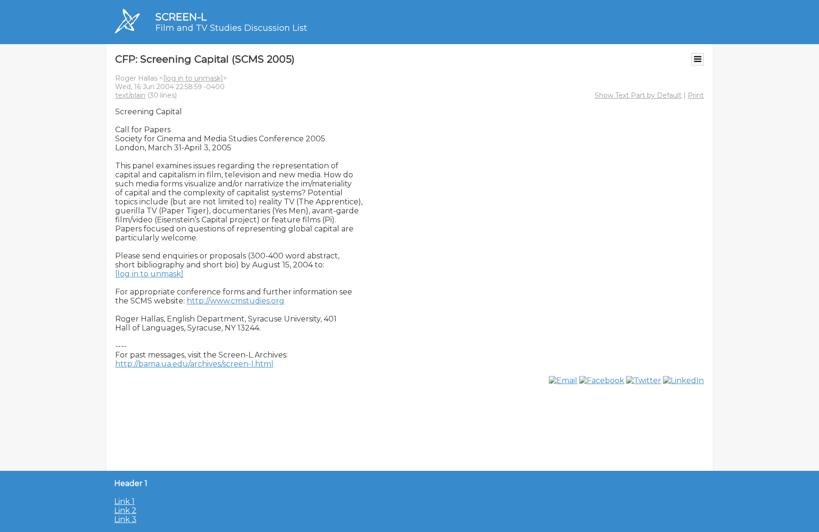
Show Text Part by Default (638, 95)
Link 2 (125, 510)
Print (696, 95)
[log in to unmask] (193, 78)
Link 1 (124, 501)
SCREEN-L (181, 17)
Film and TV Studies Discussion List (231, 28)
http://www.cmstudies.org (235, 300)
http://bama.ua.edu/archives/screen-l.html (194, 363)
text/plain (130, 95)
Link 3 (125, 519)
